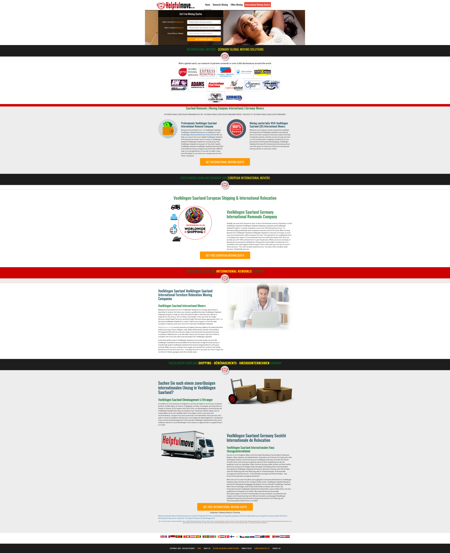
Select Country (173, 22)
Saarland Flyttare (205, 516)
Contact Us (276, 548)
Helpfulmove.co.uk (165, 327)
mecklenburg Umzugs (220, 516)
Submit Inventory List (262, 548)
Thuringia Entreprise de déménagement (200, 518)
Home (207, 4)
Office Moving (237, 4)
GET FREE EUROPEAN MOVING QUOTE (225, 255)
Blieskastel (162, 516)
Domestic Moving (220, 4)
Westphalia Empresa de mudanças (171, 518)
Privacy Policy (247, 548)
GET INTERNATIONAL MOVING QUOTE (225, 162)
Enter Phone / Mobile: (176, 33)
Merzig (231, 516)
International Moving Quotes (257, 4)
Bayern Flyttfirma (240, 516)
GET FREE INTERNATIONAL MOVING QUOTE (225, 507)
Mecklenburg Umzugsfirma (258, 516)
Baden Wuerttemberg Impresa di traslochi (182, 516)
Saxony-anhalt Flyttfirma (277, 516)
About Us (207, 548)
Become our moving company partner (226, 548)
